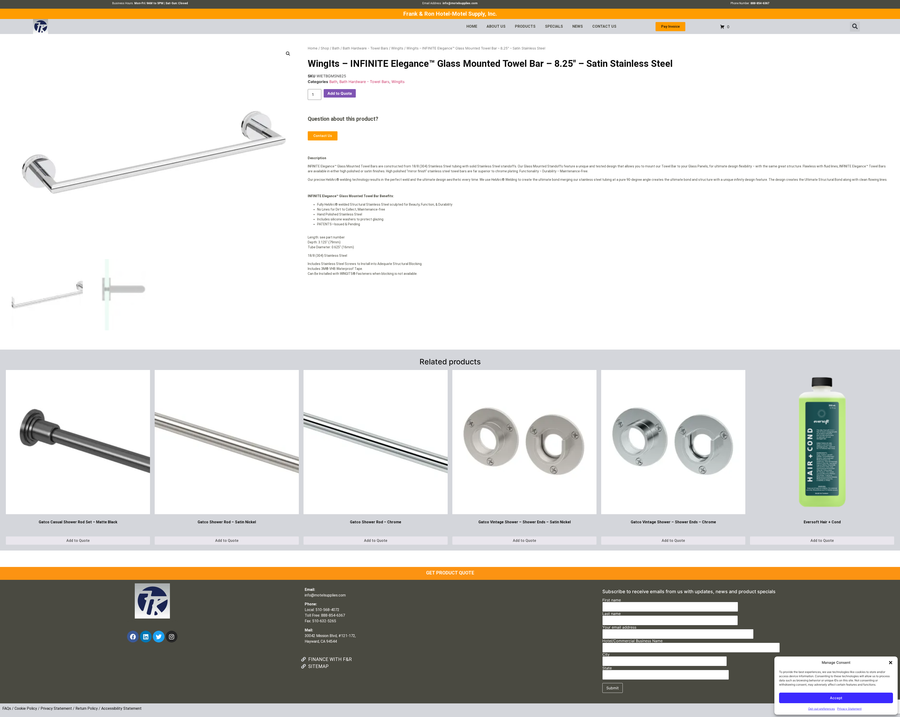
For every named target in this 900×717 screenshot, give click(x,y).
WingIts (397, 48)
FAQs (6, 708)
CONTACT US (604, 26)
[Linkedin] (146, 636)
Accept (836, 698)
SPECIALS (554, 26)
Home (313, 48)
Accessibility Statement (121, 708)
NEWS (577, 26)
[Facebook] (133, 636)
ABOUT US (496, 26)
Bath (336, 48)
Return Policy (86, 708)
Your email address (619, 627)
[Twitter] (159, 636)
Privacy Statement (849, 708)
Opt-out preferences (821, 708)
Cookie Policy (26, 708)
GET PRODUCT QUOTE (450, 573)
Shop (325, 48)
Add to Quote (339, 93)
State (607, 668)
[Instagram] (171, 636)
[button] (890, 662)
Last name (611, 614)
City (606, 655)
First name (611, 600)
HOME (471, 26)
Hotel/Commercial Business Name (632, 641)
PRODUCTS (525, 26)
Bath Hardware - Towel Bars (365, 48)
